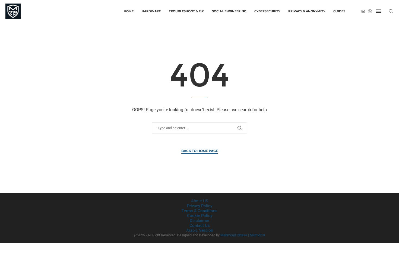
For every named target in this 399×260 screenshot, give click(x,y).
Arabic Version (199, 230)
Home (129, 11)
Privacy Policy (199, 205)
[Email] (363, 11)
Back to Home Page (199, 151)
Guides (339, 11)
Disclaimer (199, 220)
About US (199, 201)
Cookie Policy (199, 215)
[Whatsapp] (370, 11)
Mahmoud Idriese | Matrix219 (242, 235)
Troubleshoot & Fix (186, 11)
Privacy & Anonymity (306, 11)
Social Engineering (229, 11)
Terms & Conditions (199, 210)
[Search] (391, 11)
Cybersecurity (267, 11)
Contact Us (199, 225)
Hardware (151, 11)
